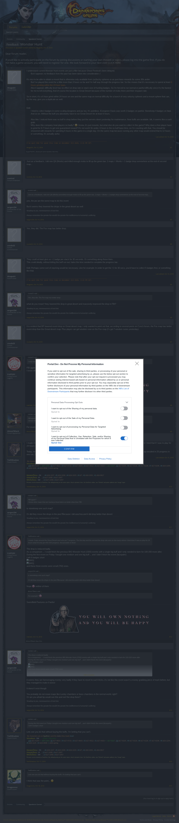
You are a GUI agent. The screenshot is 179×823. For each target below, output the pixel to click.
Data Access (89, 459)
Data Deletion (74, 459)
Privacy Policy (105, 459)
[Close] (138, 364)
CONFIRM (69, 449)
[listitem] (89, 402)
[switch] (124, 408)
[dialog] (89, 411)
